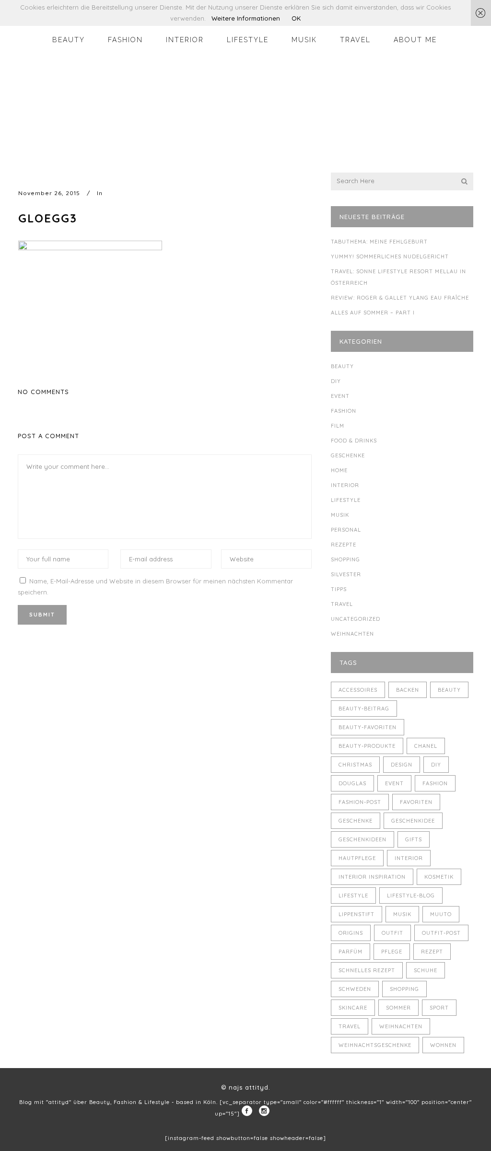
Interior (345, 485)
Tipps (339, 589)
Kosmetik (439, 876)
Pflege (391, 951)
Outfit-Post (441, 933)
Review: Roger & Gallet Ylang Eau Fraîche (400, 297)
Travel (342, 604)
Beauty (342, 366)
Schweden (355, 989)
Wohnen (443, 1045)
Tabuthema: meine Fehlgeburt (379, 241)
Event (340, 396)
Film (337, 425)
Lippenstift (356, 914)
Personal (346, 529)
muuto (441, 914)
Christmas (355, 764)
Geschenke (348, 455)
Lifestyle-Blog (411, 895)
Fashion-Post (360, 802)
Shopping (345, 559)
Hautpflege (357, 858)
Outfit (392, 933)
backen (407, 689)
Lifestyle (346, 500)
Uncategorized (355, 619)
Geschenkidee (413, 820)
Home (339, 470)
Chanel (425, 746)
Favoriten (416, 802)
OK (296, 18)
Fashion (343, 410)
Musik (340, 515)
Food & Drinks (354, 440)
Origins (351, 933)
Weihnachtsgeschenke (375, 1045)
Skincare (353, 1007)
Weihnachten (352, 633)
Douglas (352, 783)
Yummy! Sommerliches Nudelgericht (390, 256)
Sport (439, 1007)
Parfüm (350, 951)
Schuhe (425, 970)
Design (401, 764)
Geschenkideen (362, 839)
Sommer (398, 1007)
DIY (336, 381)
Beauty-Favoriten (368, 727)
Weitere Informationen (245, 18)
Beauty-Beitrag (364, 708)
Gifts (413, 839)
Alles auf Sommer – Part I (373, 312)
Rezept (432, 951)
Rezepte (343, 544)
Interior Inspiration (372, 876)
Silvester (346, 574)
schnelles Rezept (367, 970)
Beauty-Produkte (367, 746)
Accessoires (358, 689)
